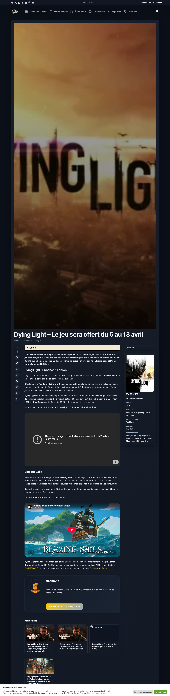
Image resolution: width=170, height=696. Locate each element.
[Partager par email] (17, 399)
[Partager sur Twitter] (17, 357)
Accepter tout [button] (161, 692)
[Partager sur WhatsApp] (17, 393)
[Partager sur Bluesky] (17, 381)
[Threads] (29, 3)
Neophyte (52, 581)
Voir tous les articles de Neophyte (64, 606)
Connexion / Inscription (151, 3)
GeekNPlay (30, 568)
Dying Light (132, 393)
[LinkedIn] (22, 3)
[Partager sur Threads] (17, 387)
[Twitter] (15, 3)
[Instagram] (19, 3)
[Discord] (33, 3)
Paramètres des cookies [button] (143, 692)
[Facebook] (12, 3)
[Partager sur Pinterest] (17, 375)
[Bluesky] (26, 3)
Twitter (105, 568)
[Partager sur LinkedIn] (17, 369)
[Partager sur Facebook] (17, 363)
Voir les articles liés (134, 398)
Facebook (94, 568)
